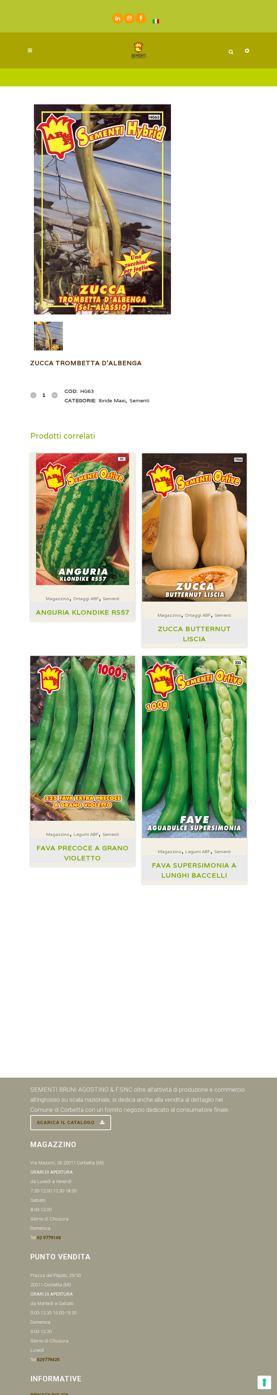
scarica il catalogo (65, 1122)
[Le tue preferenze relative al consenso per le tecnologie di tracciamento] (264, 1382)
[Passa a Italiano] (156, 21)
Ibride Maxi (112, 400)
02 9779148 (49, 1237)
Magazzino (57, 598)
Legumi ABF (86, 834)
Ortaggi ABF (86, 598)
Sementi (139, 400)
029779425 (48, 1359)
